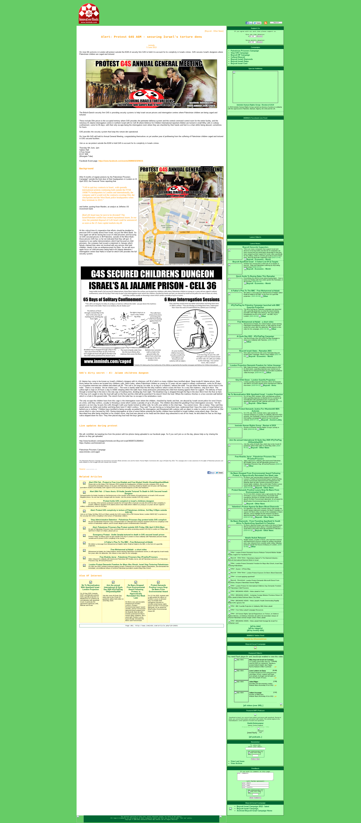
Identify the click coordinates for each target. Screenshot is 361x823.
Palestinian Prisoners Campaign (245, 51)
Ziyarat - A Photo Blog (242, 569)
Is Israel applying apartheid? (245, 576)
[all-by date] (255, 626)
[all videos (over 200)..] (253, 705)
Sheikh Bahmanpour (255, 723)
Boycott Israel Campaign (247, 809)
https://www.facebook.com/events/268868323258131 (120, 161)
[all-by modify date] (255, 630)
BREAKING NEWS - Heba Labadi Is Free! (249, 591)
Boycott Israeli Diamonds (242, 59)
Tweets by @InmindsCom (255, 639)
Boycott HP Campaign (240, 55)
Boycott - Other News (214, 31)
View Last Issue (237, 761)
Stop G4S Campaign (239, 53)
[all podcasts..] (255, 737)
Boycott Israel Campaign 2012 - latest (253, 806)
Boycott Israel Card (239, 63)
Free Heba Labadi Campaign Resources (249, 610)
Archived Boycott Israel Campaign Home (254, 811)
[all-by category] (255, 628)
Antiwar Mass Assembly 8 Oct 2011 (263, 683)
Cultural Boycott (238, 57)
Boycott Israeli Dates (240, 61)
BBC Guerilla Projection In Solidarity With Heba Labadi (253, 606)
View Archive (236, 763)
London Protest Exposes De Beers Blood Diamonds (264, 573)
